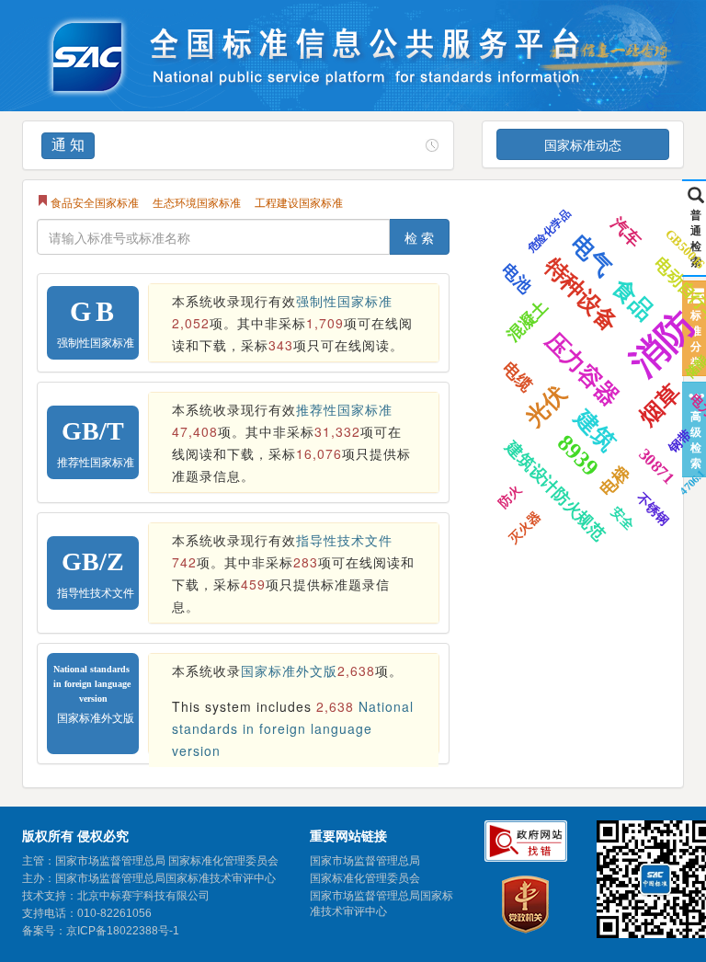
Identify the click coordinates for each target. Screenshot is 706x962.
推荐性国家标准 (344, 409)
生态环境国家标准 (197, 202)
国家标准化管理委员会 (365, 878)
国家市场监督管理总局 (365, 860)
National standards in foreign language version (293, 728)
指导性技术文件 (344, 540)
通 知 (68, 145)
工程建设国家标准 (299, 202)
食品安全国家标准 (95, 202)
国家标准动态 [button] (582, 144)
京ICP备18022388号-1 (122, 930)
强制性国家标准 (344, 301)
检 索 (419, 237)
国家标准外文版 (289, 670)
